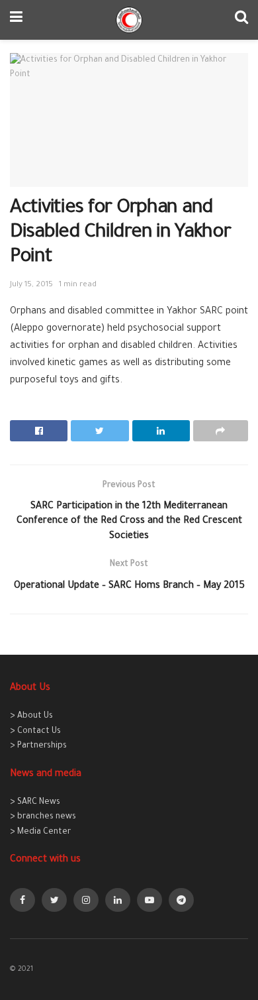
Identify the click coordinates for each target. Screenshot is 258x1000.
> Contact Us (35, 731)
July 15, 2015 (31, 285)
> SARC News (35, 802)
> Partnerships (38, 746)
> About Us (31, 716)
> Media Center (40, 832)
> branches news (43, 817)
